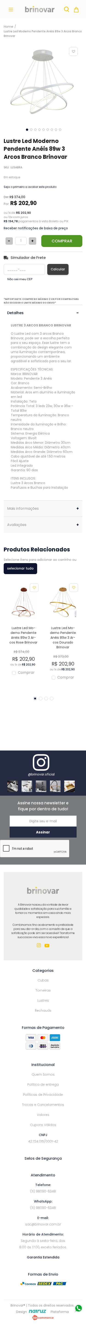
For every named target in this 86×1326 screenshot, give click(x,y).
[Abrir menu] (12, 9)
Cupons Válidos (43, 1125)
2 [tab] (40, 698)
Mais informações (23, 508)
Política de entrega (43, 1084)
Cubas (43, 980)
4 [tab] (51, 698)
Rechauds (43, 1010)
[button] (27, 129)
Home (8, 26)
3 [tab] (46, 698)
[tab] (43, 313)
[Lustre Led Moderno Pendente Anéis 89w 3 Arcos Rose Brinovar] (23, 603)
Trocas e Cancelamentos (43, 1104)
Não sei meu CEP (20, 279)
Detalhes (15, 312)
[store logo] (39, 9)
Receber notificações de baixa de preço (36, 228)
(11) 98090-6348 (43, 1191)
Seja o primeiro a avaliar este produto (30, 187)
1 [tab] (35, 698)
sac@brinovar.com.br (43, 1224)
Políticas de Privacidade (43, 1094)
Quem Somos (43, 1074)
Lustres (43, 1000)
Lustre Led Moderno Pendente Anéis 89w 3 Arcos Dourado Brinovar (63, 637)
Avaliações (16, 524)
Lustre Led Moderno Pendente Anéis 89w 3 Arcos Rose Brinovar (23, 635)
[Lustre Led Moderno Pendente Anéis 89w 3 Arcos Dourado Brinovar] (63, 603)
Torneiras (43, 990)
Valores (43, 1114)
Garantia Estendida (43, 1257)
